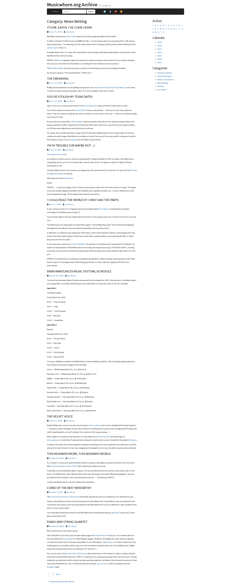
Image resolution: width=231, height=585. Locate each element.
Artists (55, 11)
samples (72, 140)
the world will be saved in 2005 (64, 466)
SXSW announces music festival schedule (79, 271)
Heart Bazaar (58, 174)
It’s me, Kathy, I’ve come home (69, 27)
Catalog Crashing (164, 73)
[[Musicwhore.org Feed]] (121, 11)
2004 (159, 46)
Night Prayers (108, 542)
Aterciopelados (53, 440)
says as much (101, 564)
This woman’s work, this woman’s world (79, 453)
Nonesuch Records (100, 535)
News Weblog (162, 83)
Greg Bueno (70, 32)
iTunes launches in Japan (57, 154)
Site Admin (162, 90)
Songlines (51, 567)
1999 (159, 63)
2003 (159, 49)
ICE (68, 209)
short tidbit (72, 36)
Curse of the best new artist (69, 487)
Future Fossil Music (77, 244)
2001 (159, 56)
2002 (159, 52)
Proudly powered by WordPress (61, 582)
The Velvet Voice (60, 416)
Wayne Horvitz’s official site (74, 553)
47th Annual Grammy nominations (65, 497)
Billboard (58, 60)
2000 (159, 59)
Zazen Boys (68, 178)
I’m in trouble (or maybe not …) (71, 145)
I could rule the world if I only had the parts (83, 200)
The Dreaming (58, 78)
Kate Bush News (57, 68)
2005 (159, 42)
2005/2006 (81, 110)
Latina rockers (94, 425)
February (133, 440)
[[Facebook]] (110, 11)
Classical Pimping (164, 76)
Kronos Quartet (90, 106)
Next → (59, 574)
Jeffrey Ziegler (77, 122)
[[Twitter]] (104, 11)
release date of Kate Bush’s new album (109, 87)
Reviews (160, 86)
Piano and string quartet (67, 521)
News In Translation (165, 80)
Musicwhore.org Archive (72, 4)
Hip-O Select (103, 209)
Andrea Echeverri (103, 437)
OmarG (117, 513)
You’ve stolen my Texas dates (69, 96)
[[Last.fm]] (116, 11)
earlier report (52, 48)
